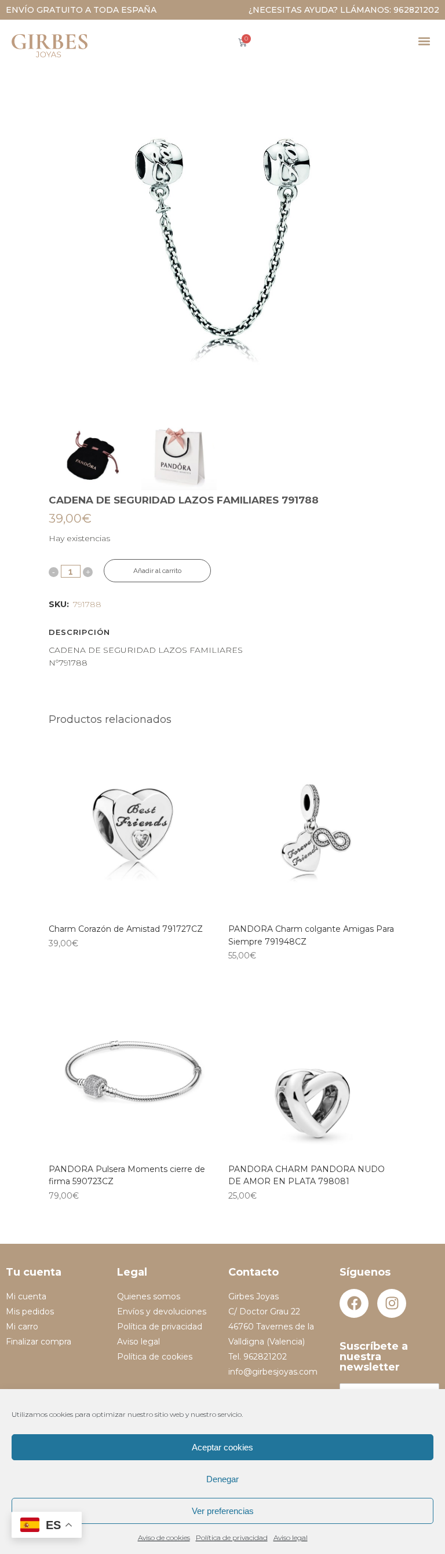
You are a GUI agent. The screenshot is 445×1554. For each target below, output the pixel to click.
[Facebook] (354, 1303)
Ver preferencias (223, 1511)
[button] (423, 40)
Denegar (222, 1479)
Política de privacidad (232, 1537)
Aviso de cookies (164, 1537)
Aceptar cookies (222, 1447)
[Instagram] (391, 1303)
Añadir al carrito (157, 571)
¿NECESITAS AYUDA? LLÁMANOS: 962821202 (344, 10)
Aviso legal (290, 1537)
